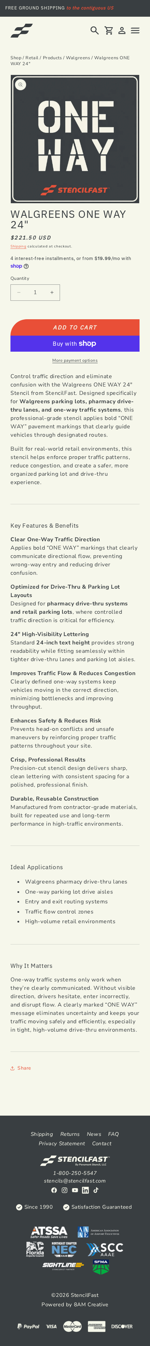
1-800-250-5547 (75, 1173)
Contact (101, 1143)
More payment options (75, 360)
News (94, 1134)
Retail (32, 58)
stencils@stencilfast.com (75, 1180)
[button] (94, 30)
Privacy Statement (62, 1143)
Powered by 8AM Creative (75, 1304)
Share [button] (24, 1068)
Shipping (18, 246)
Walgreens (78, 58)
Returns (70, 1134)
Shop (15, 58)
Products (52, 58)
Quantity (19, 278)
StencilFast (85, 1295)
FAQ (113, 1134)
